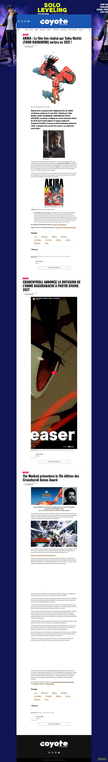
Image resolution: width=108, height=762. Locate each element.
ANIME (26, 29)
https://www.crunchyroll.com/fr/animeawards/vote (43, 555)
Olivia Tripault (28, 46)
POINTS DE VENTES (72, 29)
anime (44, 450)
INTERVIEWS (42, 29)
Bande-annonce (50, 450)
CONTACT (81, 29)
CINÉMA (36, 29)
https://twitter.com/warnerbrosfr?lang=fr (66, 227)
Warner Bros (34, 257)
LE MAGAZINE (56, 29)
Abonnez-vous (102, 759)
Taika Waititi (68, 256)
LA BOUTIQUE (63, 29)
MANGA (31, 29)
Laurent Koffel (28, 294)
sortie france (66, 450)
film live (59, 256)
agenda (46, 256)
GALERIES (49, 29)
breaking (57, 450)
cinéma (54, 256)
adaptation (41, 256)
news (63, 256)
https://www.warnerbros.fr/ (59, 224)
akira (50, 256)
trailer (71, 450)
